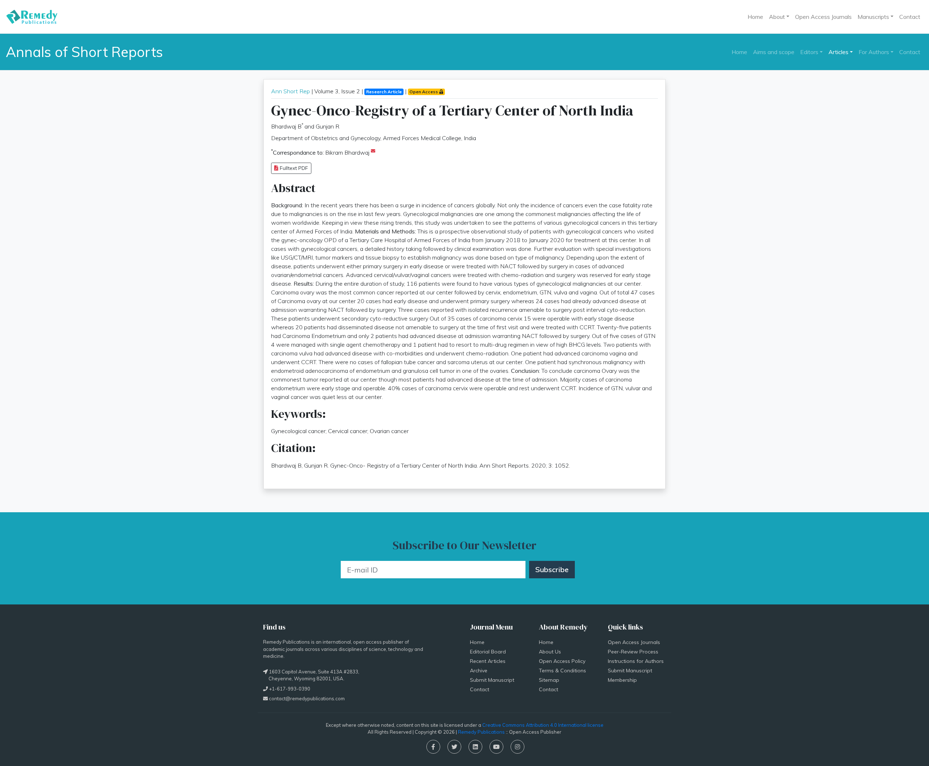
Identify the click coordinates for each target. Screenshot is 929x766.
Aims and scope (773, 52)
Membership (622, 680)
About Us (550, 651)
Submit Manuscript (492, 680)
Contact (909, 16)
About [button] (777, 16)
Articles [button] (838, 52)
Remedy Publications (481, 732)
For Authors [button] (874, 52)
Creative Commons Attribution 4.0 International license (542, 725)
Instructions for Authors (636, 661)
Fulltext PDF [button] (293, 168)
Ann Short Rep (290, 91)
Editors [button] (809, 52)
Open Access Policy (562, 661)
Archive (478, 670)
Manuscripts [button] (873, 16)
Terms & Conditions (562, 670)
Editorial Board (488, 651)
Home (755, 16)
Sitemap (549, 680)
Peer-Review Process (633, 651)
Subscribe (552, 569)
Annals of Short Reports (84, 52)
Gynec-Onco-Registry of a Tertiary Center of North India (452, 110)
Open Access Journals (823, 16)
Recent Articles (488, 661)
